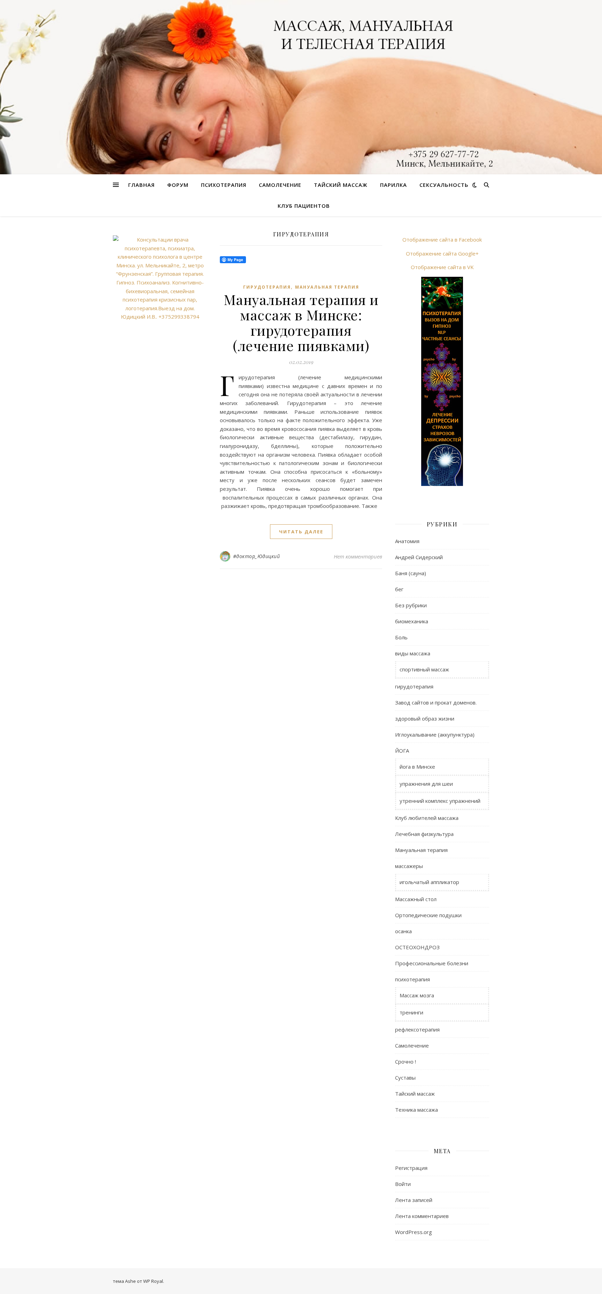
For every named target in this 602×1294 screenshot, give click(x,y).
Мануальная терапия (327, 287)
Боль (401, 637)
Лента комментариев (422, 1215)
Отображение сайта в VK (442, 267)
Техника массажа (416, 1109)
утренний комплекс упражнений (440, 800)
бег (399, 589)
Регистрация (411, 1167)
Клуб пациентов (304, 205)
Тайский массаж (341, 184)
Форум (177, 184)
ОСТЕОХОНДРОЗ (417, 947)
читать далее (301, 531)
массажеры (409, 865)
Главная (141, 184)
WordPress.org (413, 1231)
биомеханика (411, 621)
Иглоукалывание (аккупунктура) (434, 734)
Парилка (393, 184)
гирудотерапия (267, 287)
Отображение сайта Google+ (442, 253)
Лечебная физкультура (424, 833)
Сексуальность (444, 184)
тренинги (411, 1012)
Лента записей (413, 1199)
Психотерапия (223, 184)
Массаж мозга (417, 995)
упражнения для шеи (426, 783)
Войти (403, 1183)
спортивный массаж (424, 669)
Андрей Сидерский (419, 557)
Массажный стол (416, 899)
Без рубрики (411, 605)
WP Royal (153, 1281)
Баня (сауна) (410, 573)
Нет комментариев (358, 556)
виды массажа (412, 653)
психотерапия (412, 979)
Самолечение (280, 184)
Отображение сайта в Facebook (442, 239)
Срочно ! (405, 1061)
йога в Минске (417, 766)
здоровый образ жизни (424, 718)
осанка (403, 931)
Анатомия (407, 541)
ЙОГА (402, 750)
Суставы (405, 1077)
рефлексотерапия (417, 1029)
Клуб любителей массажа (426, 817)
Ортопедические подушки (428, 915)
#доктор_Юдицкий (256, 556)
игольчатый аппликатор (429, 881)
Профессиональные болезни (431, 963)
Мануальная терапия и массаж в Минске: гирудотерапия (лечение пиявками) (301, 322)
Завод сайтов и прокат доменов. (436, 702)
